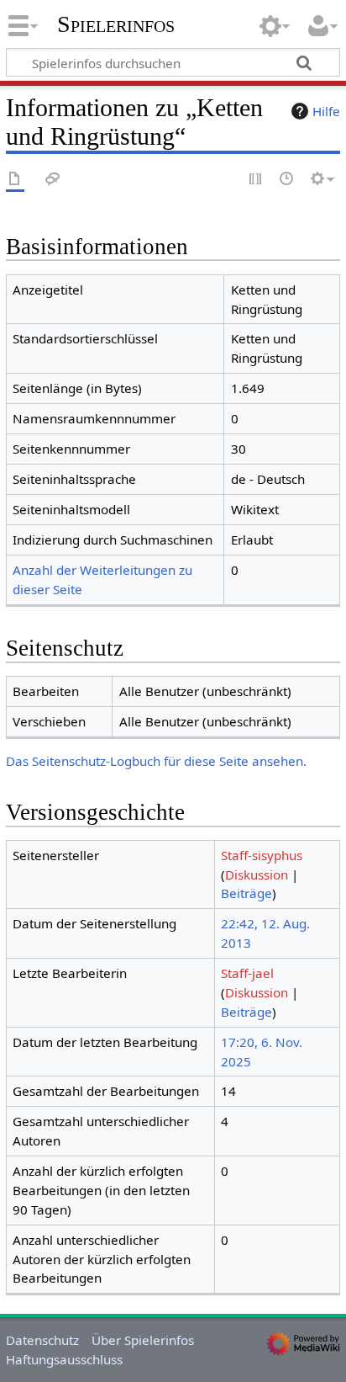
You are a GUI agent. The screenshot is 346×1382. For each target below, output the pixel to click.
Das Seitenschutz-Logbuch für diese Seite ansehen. (156, 760)
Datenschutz (42, 1340)
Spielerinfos (116, 24)
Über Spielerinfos (143, 1340)
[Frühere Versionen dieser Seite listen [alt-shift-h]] (287, 179)
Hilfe (326, 111)
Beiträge (246, 893)
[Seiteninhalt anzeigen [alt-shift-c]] (15, 179)
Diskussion (256, 874)
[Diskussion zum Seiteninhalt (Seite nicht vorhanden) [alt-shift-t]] (53, 179)
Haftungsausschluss (64, 1359)
